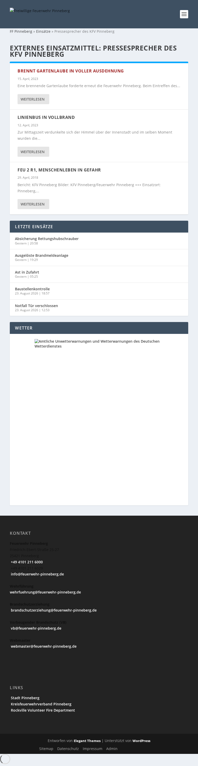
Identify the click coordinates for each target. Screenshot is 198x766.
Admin (112, 748)
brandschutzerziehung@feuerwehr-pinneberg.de (53, 610)
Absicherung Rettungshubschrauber (47, 238)
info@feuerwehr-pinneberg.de (37, 574)
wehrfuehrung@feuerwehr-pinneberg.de (45, 592)
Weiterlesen (33, 99)
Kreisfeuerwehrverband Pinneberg (40, 704)
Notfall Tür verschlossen (36, 305)
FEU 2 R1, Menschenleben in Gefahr (59, 170)
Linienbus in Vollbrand (46, 117)
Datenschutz (68, 748)
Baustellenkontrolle (32, 288)
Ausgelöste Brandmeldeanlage (41, 255)
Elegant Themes (87, 740)
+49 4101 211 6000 (26, 561)
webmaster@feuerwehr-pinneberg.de (43, 646)
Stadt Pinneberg (24, 697)
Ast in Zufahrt (27, 272)
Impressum (92, 748)
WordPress (141, 740)
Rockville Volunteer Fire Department (42, 710)
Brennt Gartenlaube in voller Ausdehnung (71, 71)
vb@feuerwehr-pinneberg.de (35, 628)
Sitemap (46, 748)
